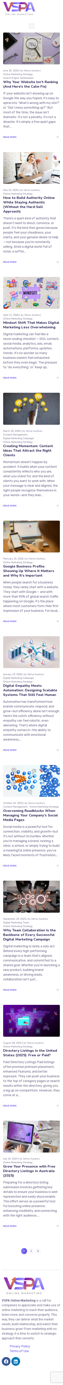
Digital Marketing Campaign (18, 438)
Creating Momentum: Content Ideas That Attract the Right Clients (28, 450)
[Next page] (38, 1251)
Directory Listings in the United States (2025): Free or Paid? (30, 1053)
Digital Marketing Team (16, 922)
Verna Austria (31, 70)
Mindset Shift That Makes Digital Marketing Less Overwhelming (31, 325)
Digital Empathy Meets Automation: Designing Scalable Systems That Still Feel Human (30, 690)
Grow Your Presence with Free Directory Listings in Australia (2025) (29, 1171)
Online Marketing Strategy (17, 74)
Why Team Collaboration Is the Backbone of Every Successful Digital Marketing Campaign (29, 935)
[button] (31, 26)
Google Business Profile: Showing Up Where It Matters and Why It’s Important (28, 571)
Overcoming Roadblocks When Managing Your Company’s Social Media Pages (30, 815)
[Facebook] (6, 1361)
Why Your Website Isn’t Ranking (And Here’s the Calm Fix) (30, 84)
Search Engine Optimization (18, 78)
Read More (10, 137)
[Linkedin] (15, 1361)
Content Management (15, 434)
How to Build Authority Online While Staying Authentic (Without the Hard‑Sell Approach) (29, 204)
